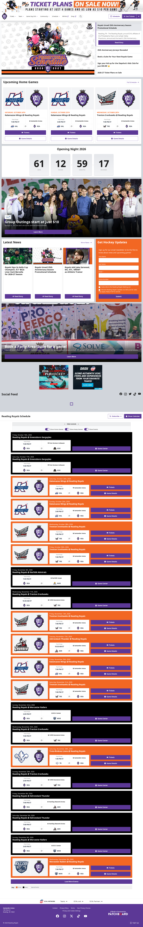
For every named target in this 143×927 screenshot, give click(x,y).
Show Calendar (134, 416)
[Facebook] (57, 916)
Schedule (55, 16)
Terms (73, 908)
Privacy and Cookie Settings (71, 911)
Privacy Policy (64, 908)
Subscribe (115, 416)
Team (20, 16)
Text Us (135, 923)
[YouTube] (85, 916)
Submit (119, 296)
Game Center (103, 449)
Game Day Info (31, 16)
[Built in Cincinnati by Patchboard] (118, 913)
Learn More (38, 232)
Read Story (119, 42)
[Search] (80, 16)
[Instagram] (64, 916)
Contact (55, 908)
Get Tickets (130, 16)
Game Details (26, 139)
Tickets (12, 16)
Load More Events (71, 882)
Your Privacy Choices (83, 908)
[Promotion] (71, 6)
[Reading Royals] (4, 16)
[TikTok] (78, 916)
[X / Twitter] (71, 916)
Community (44, 16)
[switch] (47, 429)
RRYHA (64, 16)
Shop (72, 16)
